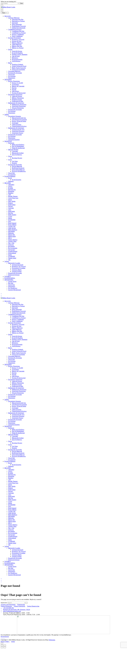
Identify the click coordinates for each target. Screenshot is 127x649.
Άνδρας (6, 261)
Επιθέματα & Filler (17, 101)
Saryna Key (11, 250)
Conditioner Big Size (18, 31)
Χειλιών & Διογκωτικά (18, 93)
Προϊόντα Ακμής (17, 99)
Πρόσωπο (11, 143)
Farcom (10, 206)
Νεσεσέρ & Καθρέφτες (19, 171)
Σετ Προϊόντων (12, 288)
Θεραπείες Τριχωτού (18, 39)
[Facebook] (1, 638)
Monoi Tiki (11, 234)
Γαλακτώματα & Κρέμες (19, 126)
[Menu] (2, 9)
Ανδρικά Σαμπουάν (17, 265)
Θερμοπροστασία (17, 59)
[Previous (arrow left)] (2, 647)
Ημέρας (14, 88)
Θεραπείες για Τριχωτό (19, 266)
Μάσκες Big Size (17, 46)
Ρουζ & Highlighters (18, 146)
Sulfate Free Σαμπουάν (18, 28)
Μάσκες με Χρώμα (17, 48)
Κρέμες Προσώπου (14, 81)
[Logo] (8, 7)
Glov (9, 209)
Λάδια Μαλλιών (17, 44)
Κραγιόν (14, 163)
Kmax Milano (12, 224)
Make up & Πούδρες (18, 144)
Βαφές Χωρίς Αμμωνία (19, 68)
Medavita (11, 233)
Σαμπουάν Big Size (17, 19)
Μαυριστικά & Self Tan (19, 118)
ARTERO (11, 184)
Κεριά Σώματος (16, 179)
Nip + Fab (11, 243)
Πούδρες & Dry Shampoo (19, 54)
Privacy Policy (5, 641)
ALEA (10, 186)
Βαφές (10, 63)
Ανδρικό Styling (16, 271)
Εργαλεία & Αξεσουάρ (15, 109)
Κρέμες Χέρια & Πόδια (19, 121)
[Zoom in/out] (5, 645)
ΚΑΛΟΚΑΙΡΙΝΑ (9, 278)
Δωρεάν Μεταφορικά (14, 290)
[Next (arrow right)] (5, 647)
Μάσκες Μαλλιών (17, 43)
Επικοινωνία (21, 604)
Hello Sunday (12, 214)
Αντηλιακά (15, 123)
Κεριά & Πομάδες (17, 53)
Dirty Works (11, 201)
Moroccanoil (12, 236)
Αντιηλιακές (15, 84)
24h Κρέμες (15, 91)
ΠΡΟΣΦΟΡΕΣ (8, 280)
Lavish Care (11, 226)
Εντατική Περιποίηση (14, 38)
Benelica (10, 193)
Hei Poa (10, 213)
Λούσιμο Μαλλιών (14, 18)
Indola (10, 218)
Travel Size (11, 74)
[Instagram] (3, 638)
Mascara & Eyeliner (18, 153)
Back (3, 13)
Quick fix (11, 245)
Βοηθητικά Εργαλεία (18, 168)
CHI (9, 194)
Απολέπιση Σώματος (18, 131)
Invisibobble (11, 219)
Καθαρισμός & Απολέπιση (16, 103)
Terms (13, 641)
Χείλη (10, 159)
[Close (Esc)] (2, 645)
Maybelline (11, 231)
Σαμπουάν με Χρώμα (18, 21)
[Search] (1, 293)
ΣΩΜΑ (6, 114)
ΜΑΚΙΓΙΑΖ (8, 141)
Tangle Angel (12, 258)
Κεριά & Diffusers (9, 176)
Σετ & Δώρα (11, 76)
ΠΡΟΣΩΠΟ (8, 79)
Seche (10, 255)
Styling (10, 49)
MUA (10, 238)
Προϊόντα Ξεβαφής (17, 64)
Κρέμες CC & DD (17, 83)
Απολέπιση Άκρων (17, 133)
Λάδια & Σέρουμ (17, 96)
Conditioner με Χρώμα (19, 33)
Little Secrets (12, 228)
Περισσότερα (5, 636)
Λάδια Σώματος (16, 124)
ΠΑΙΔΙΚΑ (7, 276)
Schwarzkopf (12, 253)
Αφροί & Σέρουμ (17, 51)
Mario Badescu (12, 229)
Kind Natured (12, 223)
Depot (10, 199)
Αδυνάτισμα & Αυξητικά (19, 119)
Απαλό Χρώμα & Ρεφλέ (19, 66)
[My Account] (1, 294)
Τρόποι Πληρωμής (6, 606)
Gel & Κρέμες (16, 61)
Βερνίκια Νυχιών (17, 158)
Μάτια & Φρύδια (13, 149)
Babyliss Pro (12, 189)
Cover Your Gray (13, 198)
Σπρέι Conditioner (17, 36)
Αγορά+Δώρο (12, 281)
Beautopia (11, 191)
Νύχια (10, 156)
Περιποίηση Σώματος (14, 116)
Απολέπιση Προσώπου (19, 106)
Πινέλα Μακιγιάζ (17, 166)
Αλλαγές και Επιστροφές (8, 604)
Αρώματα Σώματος (14, 139)
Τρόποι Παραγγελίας (33, 606)
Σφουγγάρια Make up (18, 169)
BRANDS (7, 183)
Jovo (9, 221)
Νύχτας (14, 89)
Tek (9, 260)
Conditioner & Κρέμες (15, 29)
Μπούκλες (15, 58)
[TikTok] (4, 638)
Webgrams (52, 640)
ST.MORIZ (11, 256)
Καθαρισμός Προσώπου (19, 104)
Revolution (11, 246)
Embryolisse (11, 204)
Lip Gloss (15, 161)
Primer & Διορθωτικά (18, 148)
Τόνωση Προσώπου (18, 108)
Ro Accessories (12, 248)
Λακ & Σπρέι (16, 56)
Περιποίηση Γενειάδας (18, 268)
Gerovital (11, 208)
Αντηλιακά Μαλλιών (14, 71)
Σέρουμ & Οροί (16, 41)
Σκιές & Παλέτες (17, 154)
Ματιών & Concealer (18, 86)
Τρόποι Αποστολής (19, 606)
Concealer (15, 151)
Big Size (10, 283)
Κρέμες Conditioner (18, 34)
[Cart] (1, 296)
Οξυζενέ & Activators (18, 69)
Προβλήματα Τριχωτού (19, 26)
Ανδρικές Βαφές (17, 270)
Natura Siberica (12, 240)
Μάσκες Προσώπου (18, 98)
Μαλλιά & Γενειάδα (14, 263)
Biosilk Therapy (13, 196)
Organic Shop (12, 241)
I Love (10, 216)
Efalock (10, 203)
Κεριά (10, 178)
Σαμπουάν (15, 23)
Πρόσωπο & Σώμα (13, 275)
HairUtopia (11, 211)
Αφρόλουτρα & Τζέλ (18, 129)
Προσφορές (11, 78)
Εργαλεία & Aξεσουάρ (15, 73)
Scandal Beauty (12, 251)
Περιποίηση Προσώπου (15, 94)
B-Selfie (10, 188)
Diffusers (11, 181)
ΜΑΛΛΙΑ (7, 16)
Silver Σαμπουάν (17, 24)
